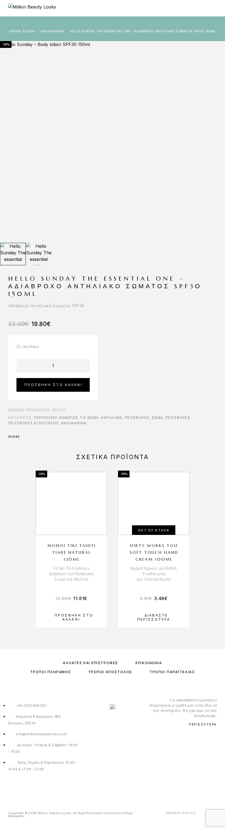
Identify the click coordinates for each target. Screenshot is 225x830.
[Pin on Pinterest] (40, 436)
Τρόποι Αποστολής (110, 672)
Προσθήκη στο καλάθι (53, 385)
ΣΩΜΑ (157, 418)
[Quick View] (100, 527)
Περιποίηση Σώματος (56, 418)
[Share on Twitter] (32, 436)
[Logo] (32, 8)
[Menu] (214, 8)
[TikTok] (124, 788)
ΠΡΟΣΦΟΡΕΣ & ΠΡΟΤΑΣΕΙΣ (33, 423)
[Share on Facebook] (25, 436)
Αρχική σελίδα (22, 31)
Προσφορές (137, 418)
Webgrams (16, 816)
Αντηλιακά (111, 418)
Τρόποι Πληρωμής (50, 672)
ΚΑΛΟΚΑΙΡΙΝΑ (52, 31)
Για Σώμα (89, 418)
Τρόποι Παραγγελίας (172, 672)
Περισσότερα (203, 724)
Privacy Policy (181, 813)
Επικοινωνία (149, 663)
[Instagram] (112, 788)
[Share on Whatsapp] (47, 436)
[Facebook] (101, 788)
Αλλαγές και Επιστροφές (90, 663)
